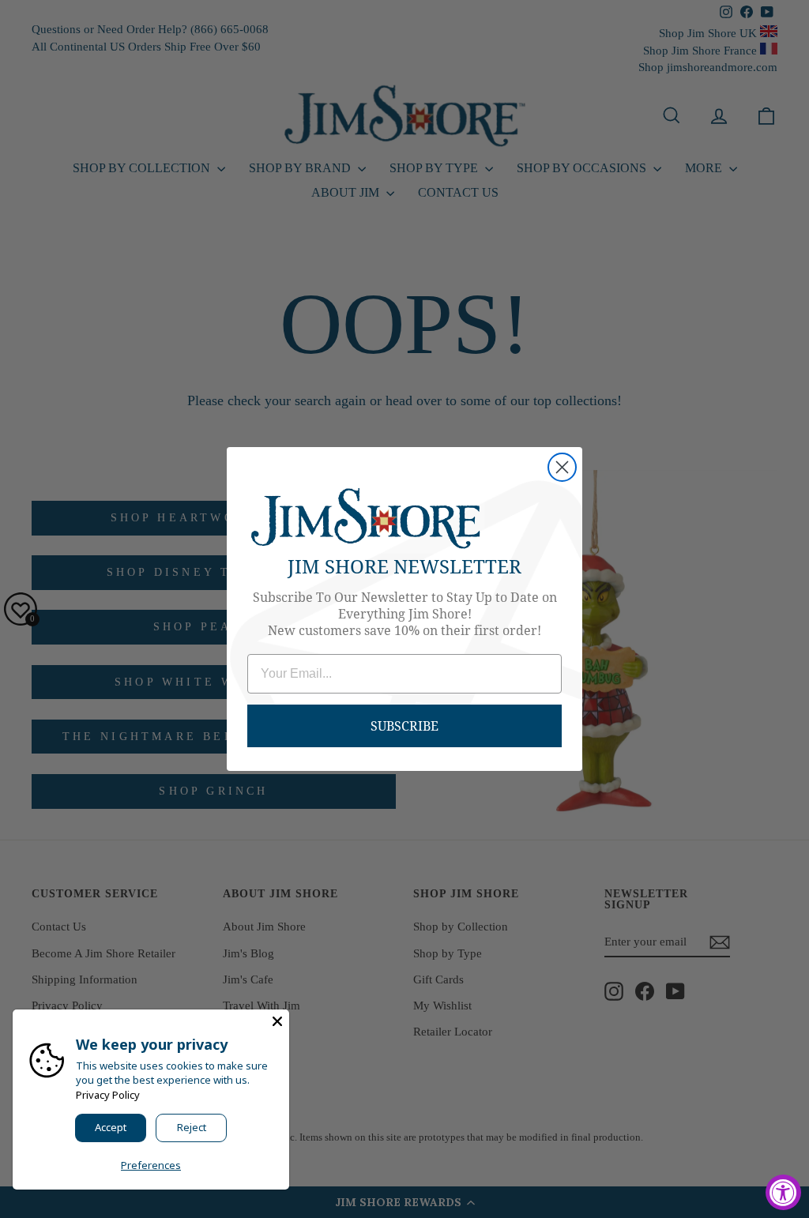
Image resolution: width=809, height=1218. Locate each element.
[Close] (277, 1021)
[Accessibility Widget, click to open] (783, 1192)
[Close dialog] (562, 467)
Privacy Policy (108, 1095)
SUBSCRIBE (404, 725)
